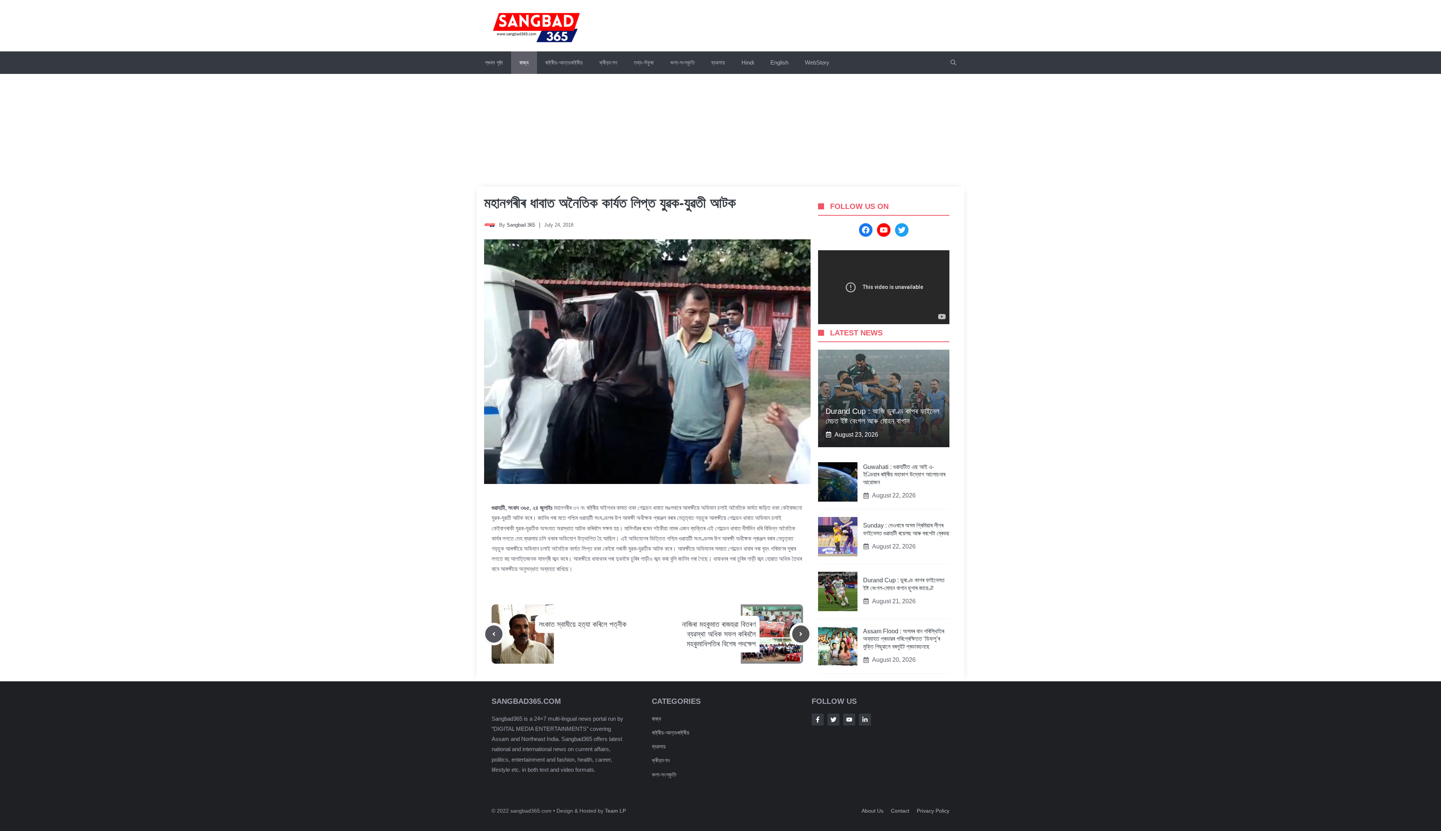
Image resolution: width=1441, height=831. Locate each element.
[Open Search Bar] (953, 62)
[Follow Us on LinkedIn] (865, 720)
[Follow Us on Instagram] (849, 720)
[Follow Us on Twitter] (833, 720)
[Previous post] (494, 634)
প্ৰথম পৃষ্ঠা (494, 62)
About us (872, 811)
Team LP (615, 811)
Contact (900, 811)
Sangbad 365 (521, 225)
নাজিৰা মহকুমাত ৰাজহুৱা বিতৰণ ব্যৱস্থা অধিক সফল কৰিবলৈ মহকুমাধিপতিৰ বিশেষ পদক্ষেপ (719, 634)
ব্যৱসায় (659, 746)
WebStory (817, 62)
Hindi (748, 62)
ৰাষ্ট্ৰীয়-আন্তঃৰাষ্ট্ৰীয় (564, 62)
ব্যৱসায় (718, 62)
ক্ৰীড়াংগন (608, 62)
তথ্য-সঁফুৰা (644, 62)
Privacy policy (933, 811)
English (779, 62)
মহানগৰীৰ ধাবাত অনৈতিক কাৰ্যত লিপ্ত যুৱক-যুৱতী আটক (610, 203)
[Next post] (801, 634)
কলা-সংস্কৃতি (682, 62)
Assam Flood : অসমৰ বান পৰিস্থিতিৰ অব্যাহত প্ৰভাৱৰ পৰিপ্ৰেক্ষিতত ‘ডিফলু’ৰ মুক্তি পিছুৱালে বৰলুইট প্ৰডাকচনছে (903, 639)
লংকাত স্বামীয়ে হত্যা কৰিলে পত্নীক (582, 624)
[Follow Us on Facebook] (818, 720)
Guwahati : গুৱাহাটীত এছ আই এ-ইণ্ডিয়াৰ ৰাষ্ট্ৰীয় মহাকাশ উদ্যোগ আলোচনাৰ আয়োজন (904, 475)
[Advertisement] (720, 130)
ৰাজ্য (524, 62)
